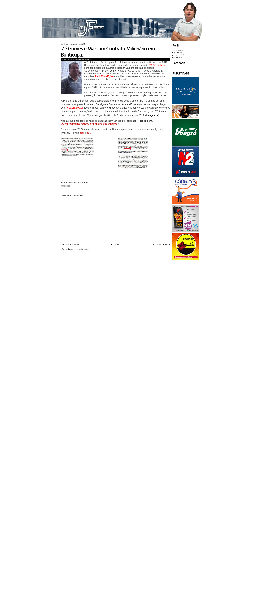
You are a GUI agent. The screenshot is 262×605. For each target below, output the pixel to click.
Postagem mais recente (71, 244)
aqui (89, 133)
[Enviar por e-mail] (62, 186)
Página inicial (116, 244)
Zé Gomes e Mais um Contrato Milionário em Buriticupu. (108, 51)
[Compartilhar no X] (67, 186)
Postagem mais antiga (161, 244)
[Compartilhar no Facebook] (69, 186)
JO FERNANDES (86, 59)
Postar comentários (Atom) (78, 249)
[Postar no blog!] (64, 186)
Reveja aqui (152, 115)
